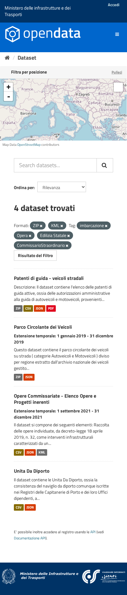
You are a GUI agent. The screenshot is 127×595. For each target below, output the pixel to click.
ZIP (18, 308)
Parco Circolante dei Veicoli (43, 327)
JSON (39, 308)
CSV (28, 308)
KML (42, 452)
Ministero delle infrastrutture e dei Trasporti (38, 11)
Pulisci (117, 72)
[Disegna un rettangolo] (118, 87)
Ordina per (24, 187)
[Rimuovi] (41, 225)
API (93, 532)
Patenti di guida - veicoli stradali (49, 278)
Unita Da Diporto (32, 471)
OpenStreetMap (29, 144)
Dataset (27, 57)
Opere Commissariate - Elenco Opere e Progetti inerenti (55, 399)
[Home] (7, 57)
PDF (51, 308)
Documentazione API (30, 538)
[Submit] (104, 165)
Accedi (113, 5)
